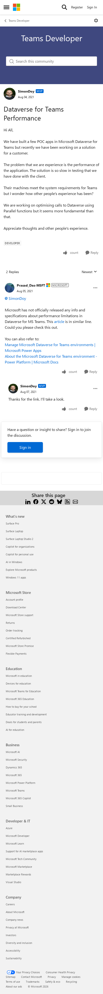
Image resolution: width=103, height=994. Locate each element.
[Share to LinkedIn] (27, 501)
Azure (9, 828)
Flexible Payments (16, 653)
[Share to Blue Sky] (59, 501)
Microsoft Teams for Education (23, 691)
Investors (11, 935)
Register (77, 7)
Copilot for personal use (20, 554)
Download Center (16, 607)
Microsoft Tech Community (21, 859)
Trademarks (33, 981)
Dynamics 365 (14, 767)
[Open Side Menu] (6, 7)
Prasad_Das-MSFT (31, 285)
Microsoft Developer (17, 836)
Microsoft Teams (15, 790)
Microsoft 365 (14, 775)
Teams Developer (19, 20)
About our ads (14, 986)
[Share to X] (43, 501)
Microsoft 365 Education (20, 699)
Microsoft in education (19, 676)
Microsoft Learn (15, 843)
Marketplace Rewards (18, 874)
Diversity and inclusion (19, 943)
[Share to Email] (75, 501)
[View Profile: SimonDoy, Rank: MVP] (10, 94)
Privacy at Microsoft (17, 927)
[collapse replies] (51, 281)
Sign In (92, 7)
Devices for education (18, 683)
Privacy (52, 977)
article (59, 321)
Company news (14, 919)
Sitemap (10, 977)
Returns (10, 623)
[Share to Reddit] (51, 501)
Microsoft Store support (19, 615)
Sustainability (14, 958)
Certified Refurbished (18, 638)
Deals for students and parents (24, 722)
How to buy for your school (21, 706)
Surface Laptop (14, 531)
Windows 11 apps (16, 577)
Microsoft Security (16, 759)
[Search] (64, 7)
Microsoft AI (13, 752)
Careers (10, 904)
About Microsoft (15, 912)
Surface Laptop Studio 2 (19, 539)
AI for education (15, 730)
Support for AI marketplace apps (24, 851)
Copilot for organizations (20, 546)
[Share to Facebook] (35, 501)
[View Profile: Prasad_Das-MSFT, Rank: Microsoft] (9, 288)
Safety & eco (52, 981)
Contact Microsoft (31, 977)
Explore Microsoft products (21, 569)
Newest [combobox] (89, 271)
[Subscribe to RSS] (67, 501)
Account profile (14, 599)
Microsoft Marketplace (19, 866)
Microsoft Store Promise (20, 646)
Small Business (14, 806)
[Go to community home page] (16, 7)
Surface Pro (12, 523)
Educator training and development (26, 714)
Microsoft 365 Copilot (18, 798)
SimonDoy (26, 91)
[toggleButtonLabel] (96, 20)
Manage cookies (71, 977)
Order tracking (14, 630)
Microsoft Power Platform (20, 783)
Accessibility (13, 950)
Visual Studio (13, 882)
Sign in (25, 447)
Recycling (71, 981)
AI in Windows (14, 562)
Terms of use (13, 981)
